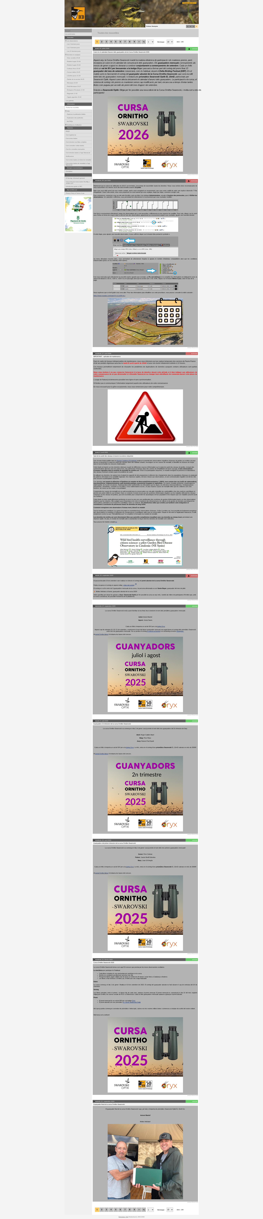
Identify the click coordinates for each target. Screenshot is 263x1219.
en (193, 26)
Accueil (67, 31)
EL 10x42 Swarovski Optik (132, 1002)
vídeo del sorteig (128, 585)
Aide (68, 111)
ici (116, 522)
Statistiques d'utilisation (74, 125)
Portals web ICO (188, 3)
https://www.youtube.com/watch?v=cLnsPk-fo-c (109, 295)
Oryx (133, 1000)
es (190, 26)
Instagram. (180, 631)
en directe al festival (153, 631)
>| (144, 42)
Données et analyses (73, 54)
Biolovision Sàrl (123, 1217)
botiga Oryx (161, 626)
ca (187, 26)
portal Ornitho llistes (101, 634)
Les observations (72, 41)
